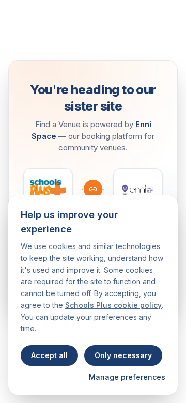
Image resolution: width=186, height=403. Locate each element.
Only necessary (123, 355)
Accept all (49, 355)
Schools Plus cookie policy (113, 305)
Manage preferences (127, 377)
